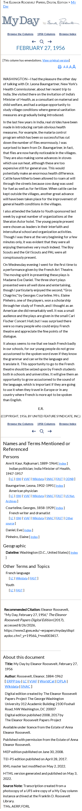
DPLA (61, 681)
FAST (59, 479)
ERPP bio (14, 681)
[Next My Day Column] (50, 41)
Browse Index (67, 34)
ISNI (18, 479)
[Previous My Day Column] (34, 41)
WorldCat (47, 681)
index (62, 463)
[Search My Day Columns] (42, 41)
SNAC (50, 479)
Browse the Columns (20, 34)
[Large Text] (70, 67)
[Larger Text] (74, 67)
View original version (55, 60)
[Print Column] (59, 67)
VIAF (27, 479)
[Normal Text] (67, 67)
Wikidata (38, 479)
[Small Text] (64, 67)
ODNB (69, 479)
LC (12, 479)
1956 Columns (46, 34)
